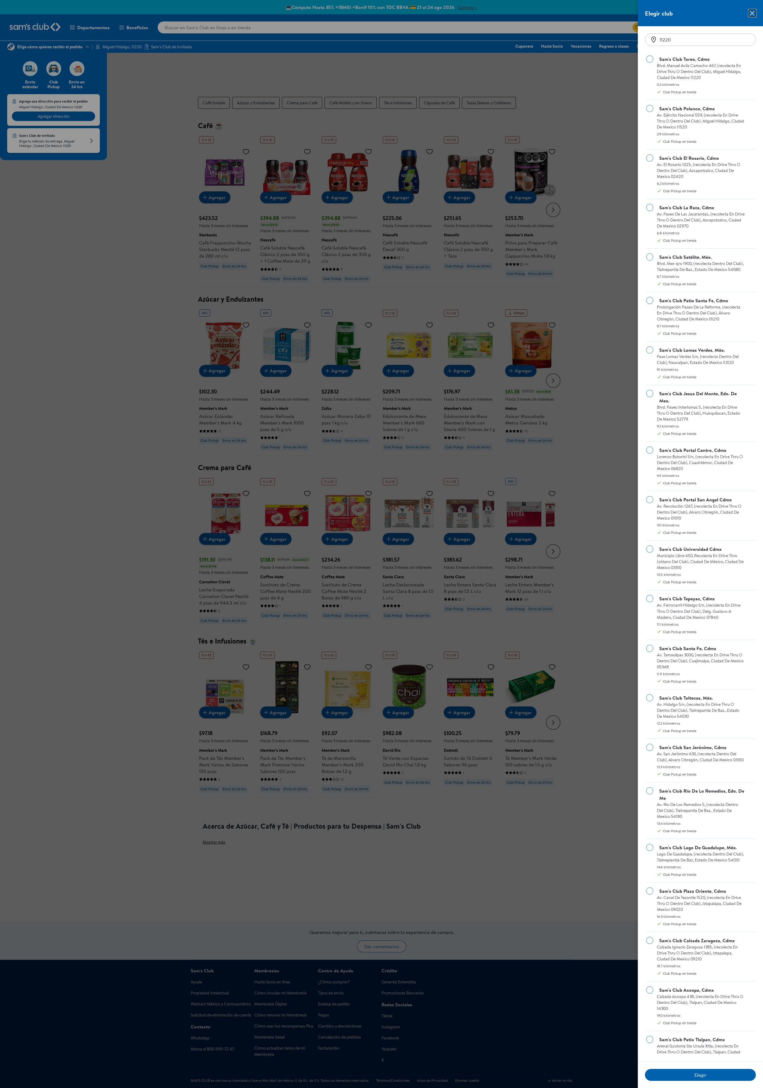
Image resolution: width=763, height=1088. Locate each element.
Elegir (700, 1075)
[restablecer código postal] (653, 39)
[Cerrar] (752, 13)
